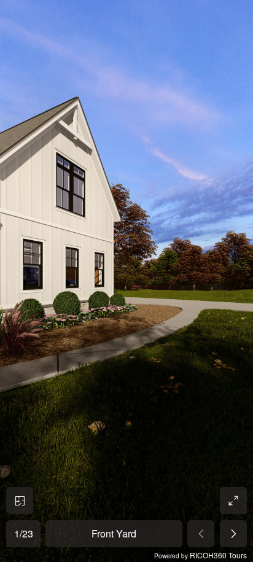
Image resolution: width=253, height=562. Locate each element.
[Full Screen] (233, 500)
